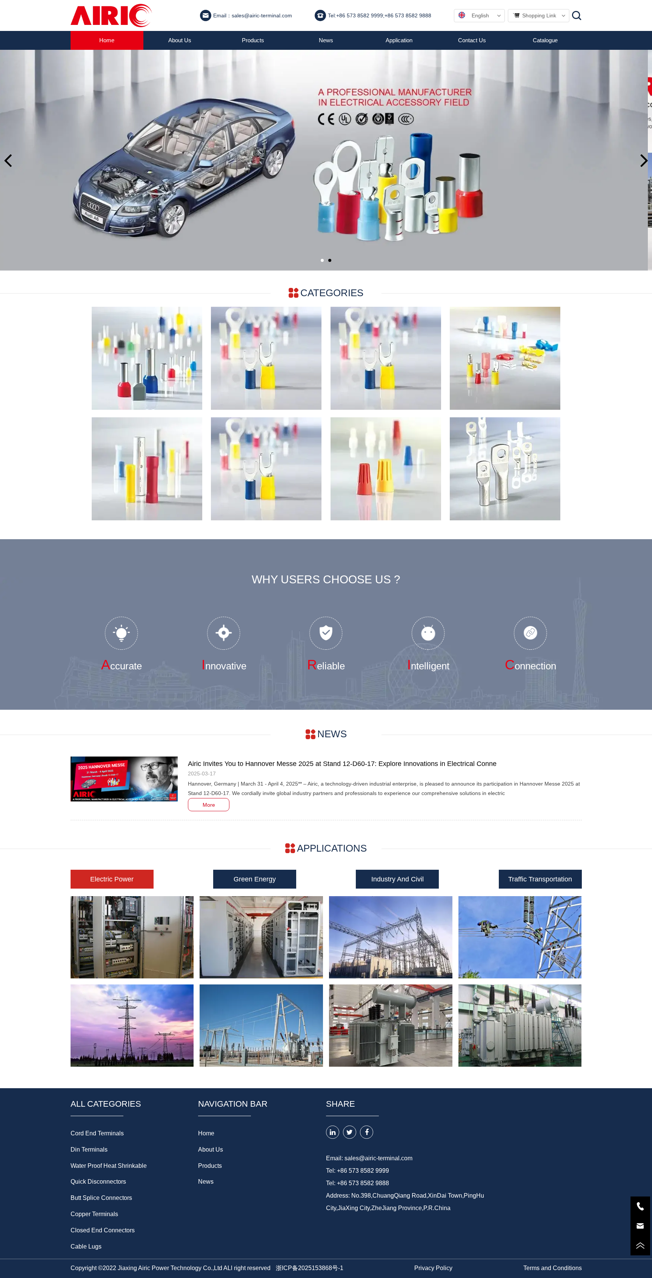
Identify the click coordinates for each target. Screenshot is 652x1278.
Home (106, 40)
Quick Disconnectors (98, 1181)
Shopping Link (539, 15)
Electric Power (112, 879)
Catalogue (545, 40)
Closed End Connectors (103, 1230)
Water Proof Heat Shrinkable (109, 1166)
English (480, 15)
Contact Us (472, 40)
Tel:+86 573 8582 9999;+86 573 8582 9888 (379, 15)
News (326, 40)
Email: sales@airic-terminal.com (369, 1158)
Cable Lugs (86, 1246)
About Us (179, 40)
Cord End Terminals (97, 1133)
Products (253, 40)
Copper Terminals (94, 1214)
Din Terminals (89, 1149)
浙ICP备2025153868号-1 (309, 1268)
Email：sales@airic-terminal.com (252, 15)
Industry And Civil (397, 879)
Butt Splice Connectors (101, 1198)
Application (399, 40)
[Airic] (111, 15)
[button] (8, 160)
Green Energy (255, 879)
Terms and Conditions (552, 1268)
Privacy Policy (433, 1268)
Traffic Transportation (540, 879)
